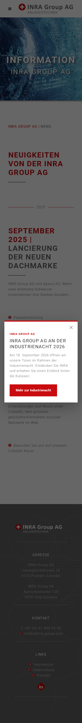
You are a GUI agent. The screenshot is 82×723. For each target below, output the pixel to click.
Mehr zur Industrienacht (33, 390)
